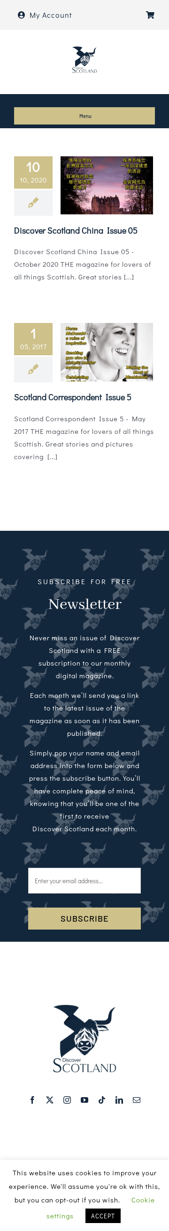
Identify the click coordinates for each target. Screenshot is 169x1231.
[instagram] (67, 1100)
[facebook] (33, 1100)
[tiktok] (102, 1100)
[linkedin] (119, 1100)
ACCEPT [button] (103, 1216)
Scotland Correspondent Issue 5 (72, 397)
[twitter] (50, 1100)
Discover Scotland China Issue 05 (76, 230)
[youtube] (85, 1100)
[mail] (137, 1100)
